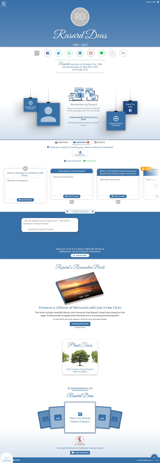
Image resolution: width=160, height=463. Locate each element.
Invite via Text (91, 161)
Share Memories (81, 453)
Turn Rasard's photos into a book (83, 118)
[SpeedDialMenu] (154, 457)
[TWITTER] (58, 53)
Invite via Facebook (73, 161)
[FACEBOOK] (47, 53)
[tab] (61, 142)
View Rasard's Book (80, 324)
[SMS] (101, 53)
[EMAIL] (90, 53)
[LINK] (123, 53)
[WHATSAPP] (69, 53)
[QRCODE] (36, 53)
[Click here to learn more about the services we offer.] (80, 440)
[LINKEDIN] (80, 53)
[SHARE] (112, 53)
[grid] (80, 110)
